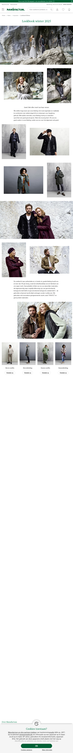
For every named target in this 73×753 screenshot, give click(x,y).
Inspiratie (15, 15)
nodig (52, 732)
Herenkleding (27, 368)
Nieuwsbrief (13, 4)
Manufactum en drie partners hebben (22, 732)
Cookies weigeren (26, 750)
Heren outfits (9, 368)
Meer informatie (47, 750)
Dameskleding (63, 368)
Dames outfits (45, 368)
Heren (9, 15)
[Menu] (3, 9)
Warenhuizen (5, 4)
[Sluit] (72, 1)
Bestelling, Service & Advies (59, 4)
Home (3, 15)
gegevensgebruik (25, 734)
